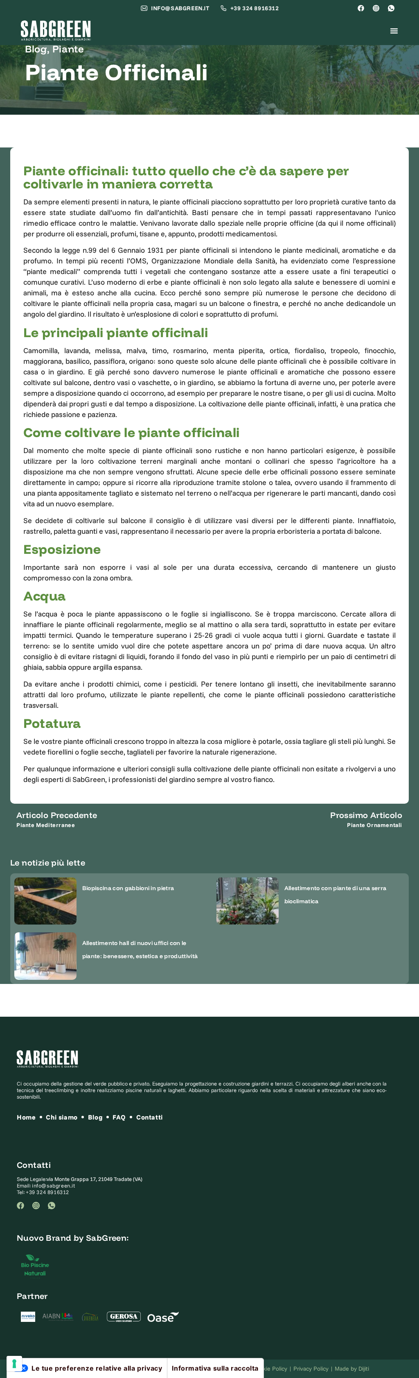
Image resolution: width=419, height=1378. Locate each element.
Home (26, 1117)
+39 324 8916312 (47, 1192)
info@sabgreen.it (53, 1185)
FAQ (119, 1117)
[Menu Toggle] (394, 31)
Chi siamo (61, 1117)
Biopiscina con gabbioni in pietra (128, 888)
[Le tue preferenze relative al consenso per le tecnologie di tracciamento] (14, 1363)
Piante (68, 49)
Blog (36, 49)
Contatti (149, 1117)
